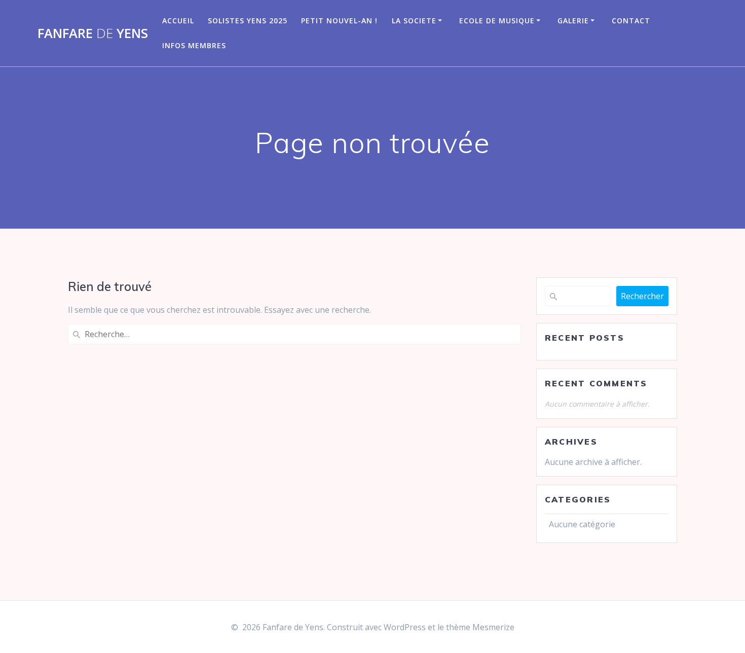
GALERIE (573, 20)
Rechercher (642, 296)
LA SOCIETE (414, 20)
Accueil (178, 20)
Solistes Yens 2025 (247, 20)
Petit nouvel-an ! (339, 20)
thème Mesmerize (480, 627)
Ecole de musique (497, 20)
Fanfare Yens (93, 33)
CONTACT (631, 20)
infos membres (194, 45)
